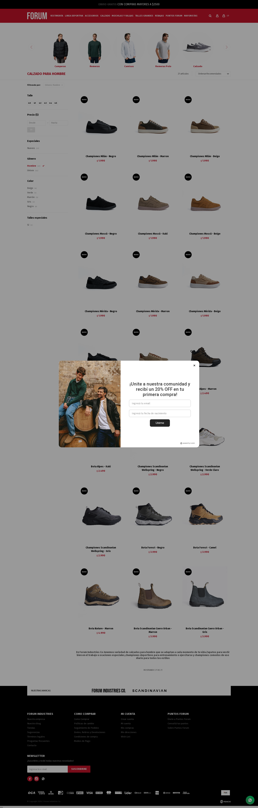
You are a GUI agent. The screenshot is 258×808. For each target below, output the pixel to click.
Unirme (160, 423)
